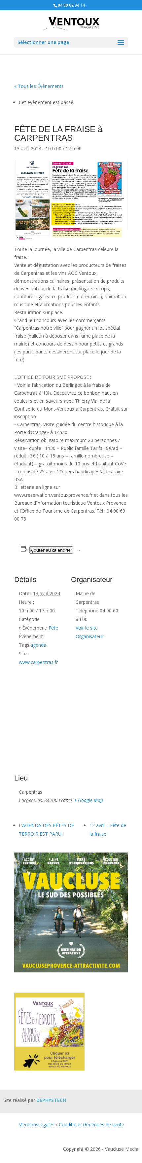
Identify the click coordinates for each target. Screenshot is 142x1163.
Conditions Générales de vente (91, 1124)
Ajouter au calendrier (51, 550)
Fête (53, 628)
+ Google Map (88, 800)
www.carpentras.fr (38, 662)
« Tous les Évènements (39, 86)
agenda (38, 645)
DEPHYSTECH (51, 1100)
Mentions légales (36, 1124)
